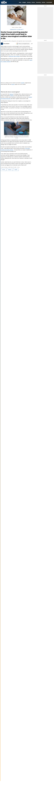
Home (13, 27)
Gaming (29, 2)
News (20, 2)
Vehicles (43, 2)
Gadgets (24, 2)
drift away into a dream (14, 56)
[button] (31, 43)
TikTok (11, 95)
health (22, 82)
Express (11, 94)
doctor (13, 84)
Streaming (38, 2)
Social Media (49, 2)
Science (33, 2)
